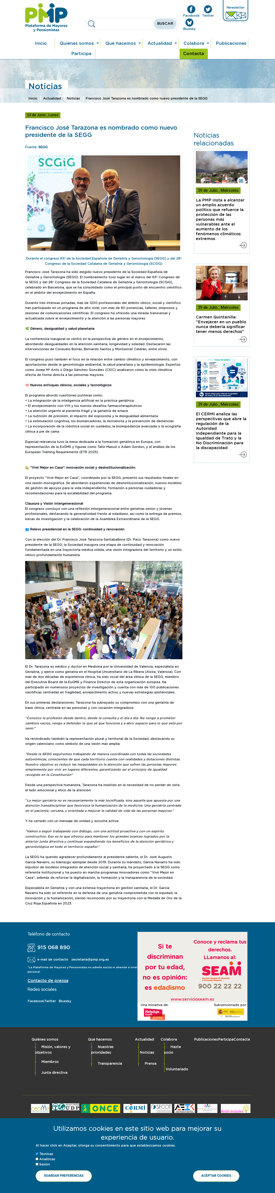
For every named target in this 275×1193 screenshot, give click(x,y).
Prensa (150, 1064)
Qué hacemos (121, 43)
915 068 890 (53, 947)
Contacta (193, 53)
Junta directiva (54, 1073)
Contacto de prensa (48, 981)
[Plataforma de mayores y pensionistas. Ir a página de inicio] (46, 17)
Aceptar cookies (216, 1175)
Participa (81, 53)
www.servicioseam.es (192, 999)
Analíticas (47, 1159)
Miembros (50, 1062)
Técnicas (46, 1154)
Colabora (195, 43)
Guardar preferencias (64, 1175)
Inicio (41, 43)
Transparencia (110, 1064)
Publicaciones (231, 43)
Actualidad (160, 43)
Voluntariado (177, 1069)
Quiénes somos (77, 43)
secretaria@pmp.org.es (90, 959)
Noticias (73, 98)
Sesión (44, 1164)
